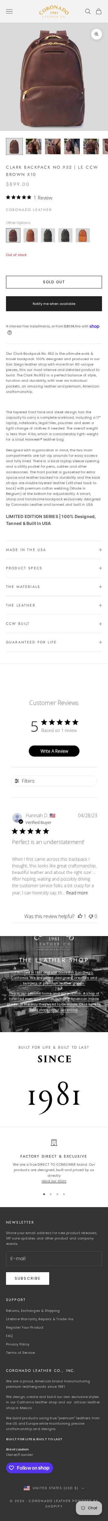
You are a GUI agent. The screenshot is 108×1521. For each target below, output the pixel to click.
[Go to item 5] (91, 146)
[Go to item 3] (52, 146)
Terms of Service (20, 1352)
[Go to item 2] (33, 146)
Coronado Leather (29, 209)
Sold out (54, 282)
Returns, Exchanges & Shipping (33, 1310)
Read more (77, 893)
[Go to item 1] (14, 146)
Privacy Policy (17, 1344)
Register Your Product (25, 1327)
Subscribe (27, 1278)
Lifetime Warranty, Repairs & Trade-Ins (40, 1319)
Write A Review (54, 751)
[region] (54, 1161)
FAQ (9, 1335)
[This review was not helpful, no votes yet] (91, 916)
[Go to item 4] (72, 146)
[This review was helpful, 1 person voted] (80, 916)
